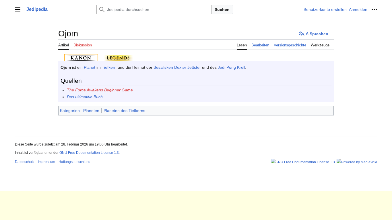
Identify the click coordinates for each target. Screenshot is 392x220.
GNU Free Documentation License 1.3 (89, 153)
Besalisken (163, 67)
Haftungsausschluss (74, 162)
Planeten (91, 110)
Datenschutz (24, 162)
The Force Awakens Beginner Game (100, 90)
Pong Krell (235, 67)
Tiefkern (109, 67)
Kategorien (70, 110)
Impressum (46, 162)
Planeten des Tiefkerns (124, 110)
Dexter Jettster (187, 67)
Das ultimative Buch (85, 97)
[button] (17, 9)
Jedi (221, 67)
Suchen (222, 9)
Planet (89, 67)
